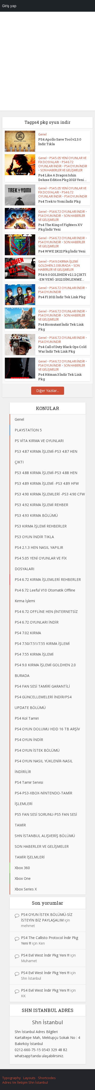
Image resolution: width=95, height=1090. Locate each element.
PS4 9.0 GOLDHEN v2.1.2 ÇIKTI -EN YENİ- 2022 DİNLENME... (62, 276)
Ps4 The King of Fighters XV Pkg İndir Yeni (60, 227)
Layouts (29, 1078)
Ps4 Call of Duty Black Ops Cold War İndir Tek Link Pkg (62, 349)
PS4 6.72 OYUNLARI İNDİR (55, 164)
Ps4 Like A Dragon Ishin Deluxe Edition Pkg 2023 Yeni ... (62, 177)
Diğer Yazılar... (47, 390)
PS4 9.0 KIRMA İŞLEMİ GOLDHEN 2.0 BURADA (58, 263)
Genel (42, 134)
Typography (11, 1078)
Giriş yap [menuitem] (9, 6)
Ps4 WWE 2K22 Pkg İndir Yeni (61, 251)
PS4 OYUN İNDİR (75, 166)
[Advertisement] (47, 63)
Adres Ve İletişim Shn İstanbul (25, 1082)
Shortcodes (47, 1078)
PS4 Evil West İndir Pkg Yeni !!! (45, 955)
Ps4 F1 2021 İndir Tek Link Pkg (61, 297)
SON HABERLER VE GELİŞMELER (61, 170)
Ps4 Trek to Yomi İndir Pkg (59, 201)
